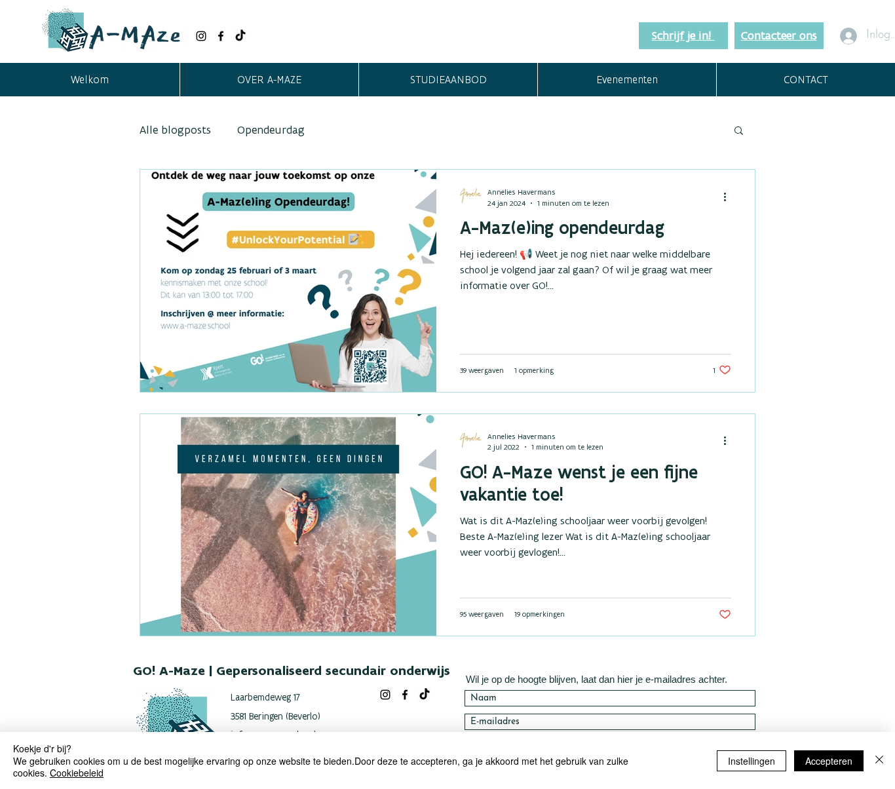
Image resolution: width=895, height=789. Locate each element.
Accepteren (828, 760)
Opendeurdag (271, 130)
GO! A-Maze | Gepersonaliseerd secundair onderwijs (291, 670)
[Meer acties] (729, 196)
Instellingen (751, 760)
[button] (269, 79)
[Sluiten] (879, 760)
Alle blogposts (175, 130)
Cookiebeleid (77, 772)
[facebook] (220, 36)
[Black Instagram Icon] (201, 36)
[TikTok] (240, 36)
